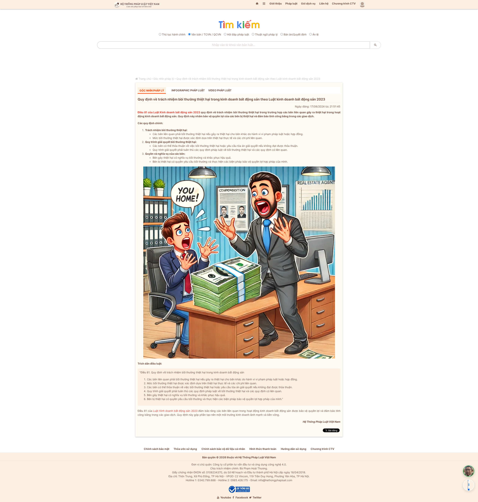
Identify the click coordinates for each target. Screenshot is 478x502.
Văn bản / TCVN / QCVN (206, 34)
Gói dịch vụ (308, 3)
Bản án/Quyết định (295, 34)
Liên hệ (323, 3)
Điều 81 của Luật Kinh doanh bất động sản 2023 (169, 112)
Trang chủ (145, 78)
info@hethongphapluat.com (275, 480)
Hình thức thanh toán (262, 448)
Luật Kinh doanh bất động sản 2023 (175, 410)
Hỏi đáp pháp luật (238, 34)
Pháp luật (291, 3)
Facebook (241, 497)
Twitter (257, 497)
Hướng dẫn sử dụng (293, 448)
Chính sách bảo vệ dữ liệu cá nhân (223, 448)
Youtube (225, 497)
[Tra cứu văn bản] (239, 24)
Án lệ (315, 34)
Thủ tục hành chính (173, 34)
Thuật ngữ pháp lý (266, 34)
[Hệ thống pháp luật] (136, 4)
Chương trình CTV (344, 3)
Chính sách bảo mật (156, 448)
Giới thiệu (275, 3)
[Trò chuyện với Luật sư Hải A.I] (468, 471)
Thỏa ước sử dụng (185, 448)
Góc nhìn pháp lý (163, 78)
